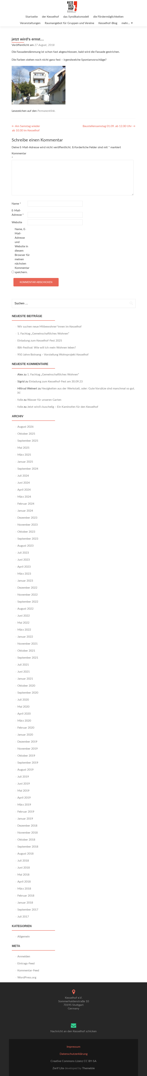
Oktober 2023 (26, 531)
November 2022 (27, 594)
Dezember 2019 (27, 741)
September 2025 (27, 440)
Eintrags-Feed (26, 963)
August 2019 (25, 769)
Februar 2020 (25, 727)
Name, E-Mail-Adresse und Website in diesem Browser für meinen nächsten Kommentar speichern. (22, 251)
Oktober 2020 (26, 685)
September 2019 (27, 762)
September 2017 (27, 909)
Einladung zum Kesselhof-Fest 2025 (39, 340)
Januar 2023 (25, 580)
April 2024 (24, 489)
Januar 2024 (25, 510)
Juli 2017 (23, 916)
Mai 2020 (23, 706)
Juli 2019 (23, 776)
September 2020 (27, 692)
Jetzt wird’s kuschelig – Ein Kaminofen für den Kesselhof (62, 406)
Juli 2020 (23, 699)
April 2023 (24, 566)
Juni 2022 (23, 615)
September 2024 (27, 468)
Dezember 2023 (27, 517)
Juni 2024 (23, 482)
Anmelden (23, 956)
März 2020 (24, 720)
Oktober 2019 (26, 755)
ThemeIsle (88, 1068)
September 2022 (27, 601)
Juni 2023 (23, 559)
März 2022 (24, 629)
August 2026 (25, 426)
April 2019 (24, 797)
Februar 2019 (25, 811)
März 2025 (24, 454)
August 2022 (25, 608)
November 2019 (27, 748)
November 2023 (27, 524)
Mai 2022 (23, 622)
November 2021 (27, 643)
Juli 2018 (23, 860)
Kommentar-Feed (28, 970)
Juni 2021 (23, 671)
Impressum (73, 1046)
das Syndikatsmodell (76, 16)
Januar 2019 (25, 818)
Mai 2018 (23, 874)
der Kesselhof (50, 16)
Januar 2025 (25, 461)
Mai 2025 (23, 447)
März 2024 (24, 496)
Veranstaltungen (30, 23)
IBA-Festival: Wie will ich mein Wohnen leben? (46, 347)
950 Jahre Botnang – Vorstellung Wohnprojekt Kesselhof (53, 354)
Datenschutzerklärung (73, 1053)
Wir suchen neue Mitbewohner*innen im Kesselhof (49, 326)
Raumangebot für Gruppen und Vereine (69, 23)
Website (17, 222)
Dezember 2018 (27, 825)
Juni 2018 (23, 867)
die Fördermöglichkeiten (108, 16)
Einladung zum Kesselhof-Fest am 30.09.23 (56, 381)
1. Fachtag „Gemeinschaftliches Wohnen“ (43, 333)
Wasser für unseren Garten (44, 399)
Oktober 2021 (26, 650)
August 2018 (25, 853)
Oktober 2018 (26, 839)
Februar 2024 (25, 503)
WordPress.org (26, 977)
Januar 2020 (25, 734)
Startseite (31, 16)
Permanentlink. (46, 110)
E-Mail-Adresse (18, 212)
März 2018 (24, 888)
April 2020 (24, 713)
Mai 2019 (23, 790)
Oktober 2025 (26, 433)
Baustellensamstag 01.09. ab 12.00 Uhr (109, 126)
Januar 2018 (25, 902)
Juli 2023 (23, 552)
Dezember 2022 (27, 587)
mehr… (126, 23)
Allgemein (23, 936)
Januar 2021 (25, 678)
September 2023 (27, 538)
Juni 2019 (23, 783)
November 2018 (27, 832)
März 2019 (24, 804)
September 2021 (27, 657)
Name (16, 203)
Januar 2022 (25, 636)
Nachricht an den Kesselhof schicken (73, 1031)
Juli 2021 (23, 664)
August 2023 (25, 545)
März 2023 (24, 573)
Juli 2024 (23, 475)
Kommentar (19, 155)
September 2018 (27, 846)
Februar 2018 (25, 895)
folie (20, 399)
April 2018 (24, 881)
